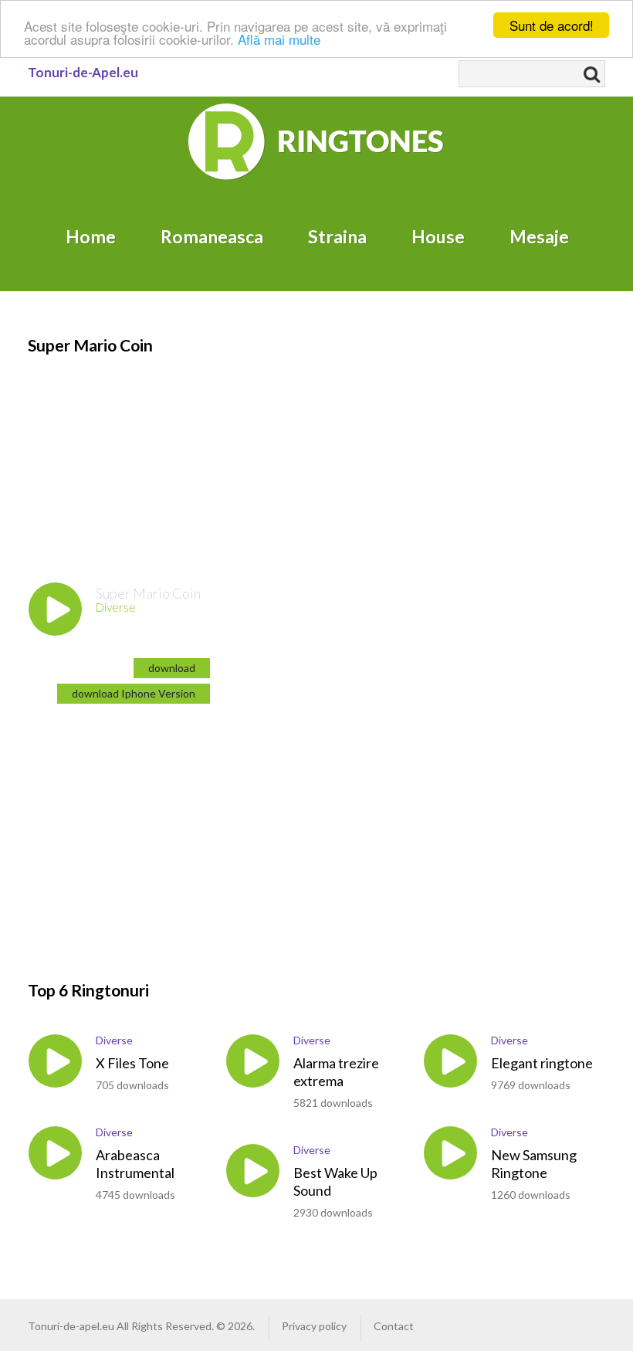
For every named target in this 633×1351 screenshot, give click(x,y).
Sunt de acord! (551, 25)
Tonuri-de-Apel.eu (83, 72)
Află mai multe (279, 39)
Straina (337, 236)
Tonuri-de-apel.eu (71, 1325)
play (55, 609)
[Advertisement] (128, 453)
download (171, 667)
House (438, 236)
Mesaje (539, 236)
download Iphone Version (133, 693)
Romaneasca (212, 236)
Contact (394, 1325)
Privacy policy (314, 1325)
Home (91, 236)
